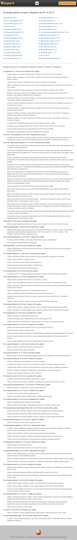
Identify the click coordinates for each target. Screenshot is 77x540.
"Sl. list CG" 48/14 (43, 55)
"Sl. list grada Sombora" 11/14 (12, 58)
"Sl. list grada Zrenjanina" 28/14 (12, 55)
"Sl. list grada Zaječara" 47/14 (47, 26)
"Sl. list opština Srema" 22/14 (47, 47)
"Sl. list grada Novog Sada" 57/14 (13, 32)
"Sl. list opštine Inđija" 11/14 (47, 52)
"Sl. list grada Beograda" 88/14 (12, 29)
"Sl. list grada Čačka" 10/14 (11, 41)
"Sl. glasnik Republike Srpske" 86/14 (49, 58)
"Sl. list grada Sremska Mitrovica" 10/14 (50, 23)
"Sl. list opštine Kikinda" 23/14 (47, 49)
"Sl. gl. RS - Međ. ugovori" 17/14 (12, 23)
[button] (37, 3)
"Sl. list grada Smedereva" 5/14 (47, 18)
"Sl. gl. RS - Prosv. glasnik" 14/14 (13, 20)
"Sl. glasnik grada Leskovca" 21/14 (49, 41)
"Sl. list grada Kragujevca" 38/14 (13, 38)
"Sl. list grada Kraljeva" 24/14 (12, 47)
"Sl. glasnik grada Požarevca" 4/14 (49, 35)
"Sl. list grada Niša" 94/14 (11, 35)
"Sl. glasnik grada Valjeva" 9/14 (48, 44)
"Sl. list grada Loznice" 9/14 (46, 20)
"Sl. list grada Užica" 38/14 (11, 49)
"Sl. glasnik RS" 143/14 (10, 18)
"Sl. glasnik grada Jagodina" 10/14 (49, 38)
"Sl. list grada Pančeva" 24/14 (12, 52)
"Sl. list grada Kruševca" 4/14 (12, 44)
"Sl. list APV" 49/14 (9, 26)
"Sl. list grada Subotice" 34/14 (47, 29)
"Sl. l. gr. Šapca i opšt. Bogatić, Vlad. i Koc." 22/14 (53, 32)
